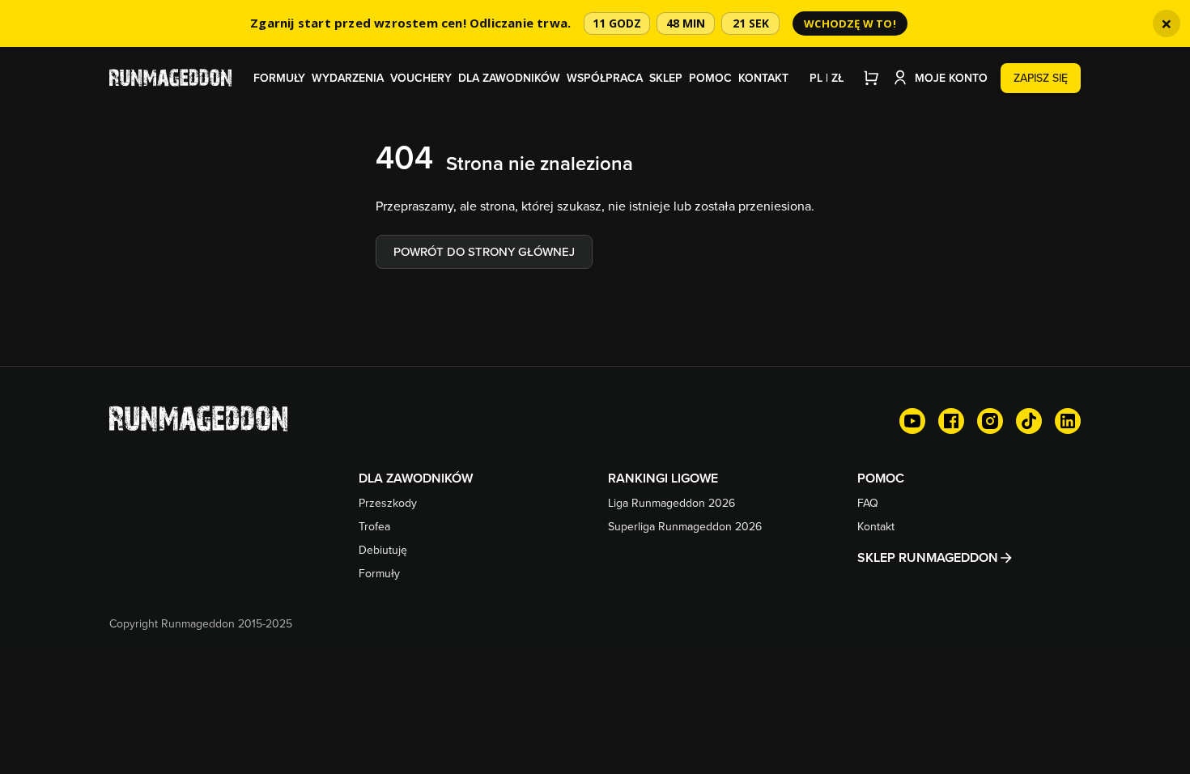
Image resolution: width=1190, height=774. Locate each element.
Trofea (374, 526)
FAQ (867, 503)
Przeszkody (388, 503)
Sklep (665, 78)
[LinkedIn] (1068, 421)
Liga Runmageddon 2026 (671, 503)
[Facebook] (951, 421)
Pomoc (710, 78)
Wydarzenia (348, 78)
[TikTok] (1029, 421)
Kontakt (763, 78)
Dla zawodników (509, 78)
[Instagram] (990, 421)
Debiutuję (383, 550)
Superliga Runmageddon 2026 (685, 526)
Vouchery (421, 78)
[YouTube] (912, 421)
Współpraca (605, 78)
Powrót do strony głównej (484, 251)
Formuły (279, 78)
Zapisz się (1041, 78)
